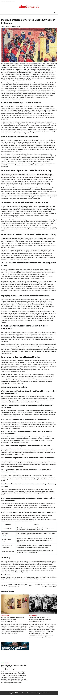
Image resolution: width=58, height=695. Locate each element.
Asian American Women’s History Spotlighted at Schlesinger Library (40, 618)
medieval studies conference (36, 579)
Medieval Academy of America (18, 579)
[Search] (55, 13)
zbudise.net (29, 6)
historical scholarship (40, 577)
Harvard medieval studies (25, 577)
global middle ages (12, 577)
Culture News (11, 575)
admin (18, 26)
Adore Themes (44, 693)
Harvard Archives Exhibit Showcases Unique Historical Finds (12, 618)
